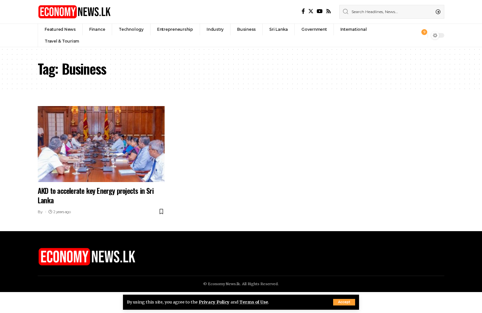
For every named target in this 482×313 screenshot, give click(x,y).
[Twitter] (311, 11)
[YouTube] (319, 11)
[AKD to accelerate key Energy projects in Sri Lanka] (101, 144)
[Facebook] (303, 11)
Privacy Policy (214, 301)
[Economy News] (74, 12)
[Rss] (328, 11)
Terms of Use (253, 301)
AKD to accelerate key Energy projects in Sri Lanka (95, 195)
